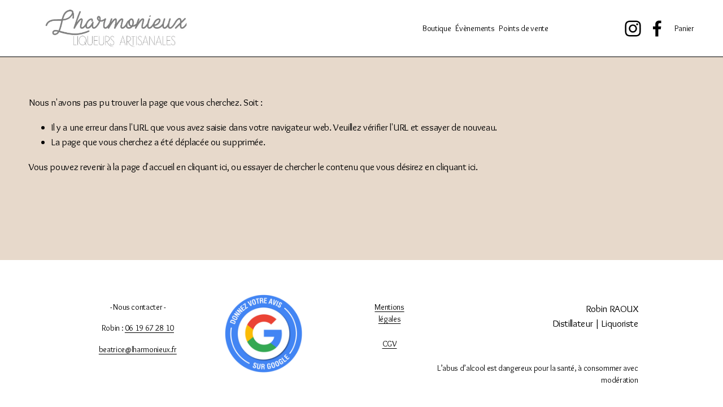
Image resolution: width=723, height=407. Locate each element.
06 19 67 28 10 (149, 328)
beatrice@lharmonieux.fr (138, 349)
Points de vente (523, 28)
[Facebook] (657, 28)
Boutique (437, 28)
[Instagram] (633, 28)
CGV (389, 344)
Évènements (474, 28)
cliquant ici (207, 166)
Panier (684, 28)
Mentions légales (389, 313)
